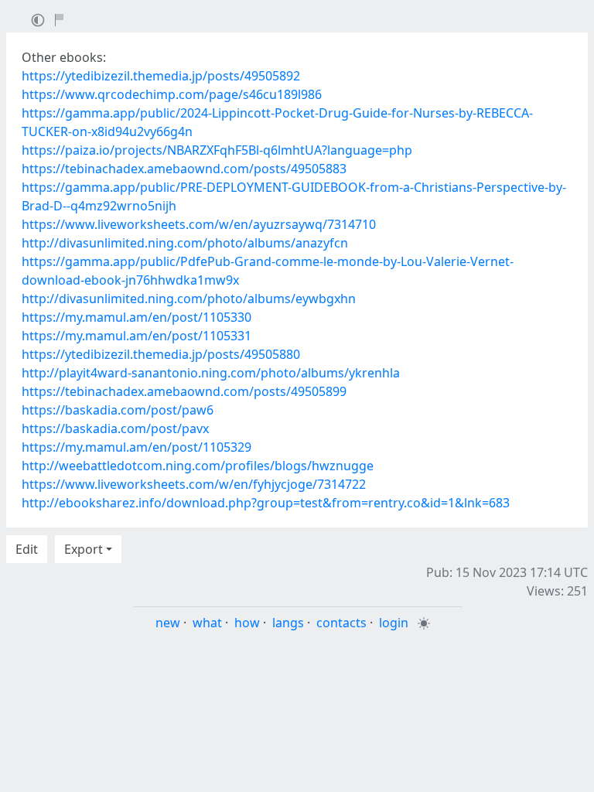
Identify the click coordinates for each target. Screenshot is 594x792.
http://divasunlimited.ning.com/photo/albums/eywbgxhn (189, 298)
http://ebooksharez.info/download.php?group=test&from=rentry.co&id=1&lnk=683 (266, 502)
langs (288, 622)
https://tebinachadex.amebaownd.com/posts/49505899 (184, 391)
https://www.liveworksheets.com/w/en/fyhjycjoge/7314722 (194, 484)
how (247, 622)
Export (83, 549)
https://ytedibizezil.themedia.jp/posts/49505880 (161, 354)
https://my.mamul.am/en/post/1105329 (136, 447)
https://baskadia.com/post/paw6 (117, 409)
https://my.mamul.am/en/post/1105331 (136, 335)
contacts (341, 622)
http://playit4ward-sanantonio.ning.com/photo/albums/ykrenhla (211, 372)
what (207, 622)
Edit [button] (26, 549)
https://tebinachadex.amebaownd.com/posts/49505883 (184, 168)
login (393, 622)
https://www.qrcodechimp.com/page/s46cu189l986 (172, 94)
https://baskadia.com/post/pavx (115, 428)
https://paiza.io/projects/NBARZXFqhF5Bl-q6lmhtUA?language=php (217, 150)
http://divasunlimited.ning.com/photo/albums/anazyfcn (185, 242)
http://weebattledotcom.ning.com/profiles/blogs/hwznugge (198, 465)
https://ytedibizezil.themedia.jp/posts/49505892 (161, 75)
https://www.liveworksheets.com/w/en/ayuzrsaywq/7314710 (199, 224)
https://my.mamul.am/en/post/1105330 (136, 317)
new (167, 622)
